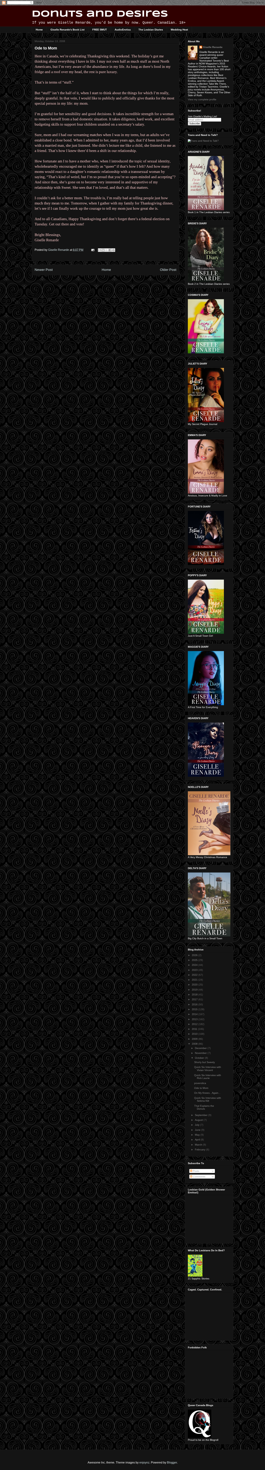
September (201, 1115)
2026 (195, 955)
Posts (195, 1171)
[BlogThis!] (103, 250)
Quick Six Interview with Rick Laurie (207, 1077)
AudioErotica (123, 29)
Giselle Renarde (212, 47)
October (200, 1057)
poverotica (200, 1083)
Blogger (172, 1462)
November (201, 1053)
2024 (195, 964)
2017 (195, 999)
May (197, 1134)
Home (39, 29)
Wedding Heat (179, 29)
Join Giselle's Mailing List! (202, 116)
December (201, 1048)
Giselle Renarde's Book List (67, 29)
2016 (195, 1004)
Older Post (168, 270)
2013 (195, 1019)
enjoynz (144, 1462)
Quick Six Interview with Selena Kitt (207, 1099)
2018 (195, 994)
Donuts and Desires (100, 14)
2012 (195, 1024)
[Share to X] (106, 250)
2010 (195, 1033)
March (199, 1144)
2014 (195, 1014)
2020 (195, 984)
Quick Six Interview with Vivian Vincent (207, 1069)
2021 (195, 979)
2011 (195, 1029)
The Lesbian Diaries (150, 29)
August (199, 1119)
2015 (195, 1009)
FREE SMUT (99, 29)
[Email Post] (92, 249)
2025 (195, 960)
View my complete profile (202, 99)
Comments (198, 1176)
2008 (195, 1043)
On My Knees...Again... (207, 1092)
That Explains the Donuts (204, 1107)
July (197, 1124)
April (198, 1139)
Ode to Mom (201, 1088)
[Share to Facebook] (110, 250)
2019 (195, 989)
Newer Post (44, 270)
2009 (195, 1038)
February (200, 1149)
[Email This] (99, 250)
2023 (195, 970)
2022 (195, 974)
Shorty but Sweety (204, 1062)
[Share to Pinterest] (113, 250)
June (198, 1129)
